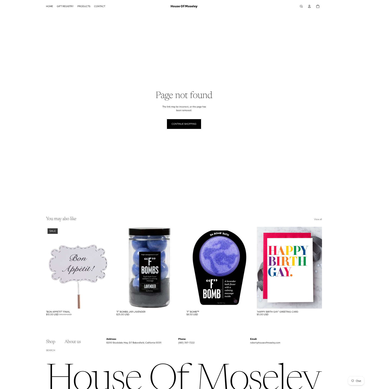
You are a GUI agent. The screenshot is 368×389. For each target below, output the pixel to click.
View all (318, 219)
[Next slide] (246, 267)
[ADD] (105, 302)
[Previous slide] (192, 267)
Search (50, 350)
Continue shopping (184, 123)
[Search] (301, 6)
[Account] (309, 6)
